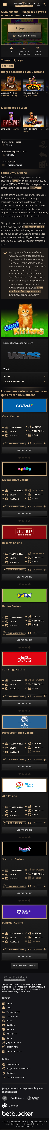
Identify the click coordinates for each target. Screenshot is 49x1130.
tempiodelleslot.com (33, 1124)
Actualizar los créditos (24, 52)
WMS (15, 180)
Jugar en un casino (34, 226)
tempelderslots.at (18, 1121)
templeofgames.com (38, 1121)
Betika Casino (11, 606)
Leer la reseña (37, 52)
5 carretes (7, 65)
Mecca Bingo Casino (15, 479)
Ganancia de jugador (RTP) (14, 152)
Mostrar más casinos (24, 965)
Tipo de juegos (9, 161)
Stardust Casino (13, 859)
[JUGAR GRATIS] (11, 83)
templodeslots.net (24, 1126)
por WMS (26, 15)
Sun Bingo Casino (13, 669)
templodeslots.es (14, 1124)
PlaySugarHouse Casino (18, 733)
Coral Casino (10, 416)
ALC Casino (9, 796)
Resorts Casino (12, 543)
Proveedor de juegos (11, 142)
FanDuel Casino (12, 922)
